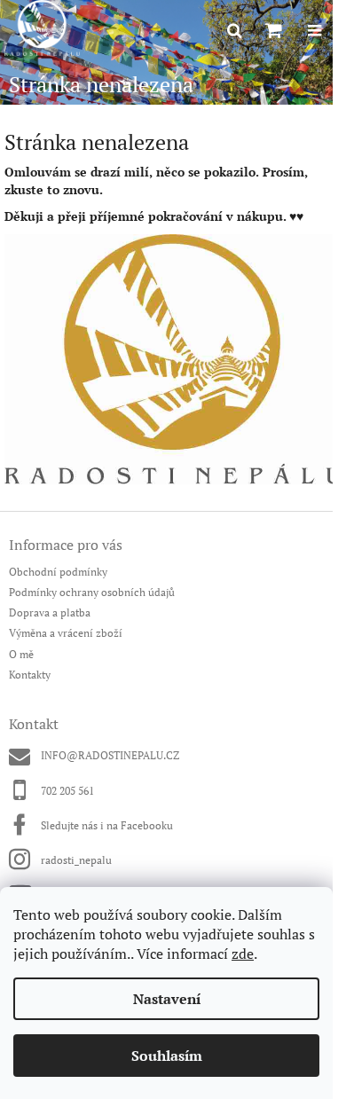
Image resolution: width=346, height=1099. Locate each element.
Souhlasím (166, 1055)
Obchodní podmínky (58, 571)
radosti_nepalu (76, 860)
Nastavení (167, 999)
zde (243, 953)
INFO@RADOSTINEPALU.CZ (110, 755)
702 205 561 (67, 790)
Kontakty (30, 674)
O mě (21, 654)
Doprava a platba (49, 612)
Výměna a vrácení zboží (65, 633)
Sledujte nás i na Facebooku (107, 825)
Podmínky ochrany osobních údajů (92, 592)
